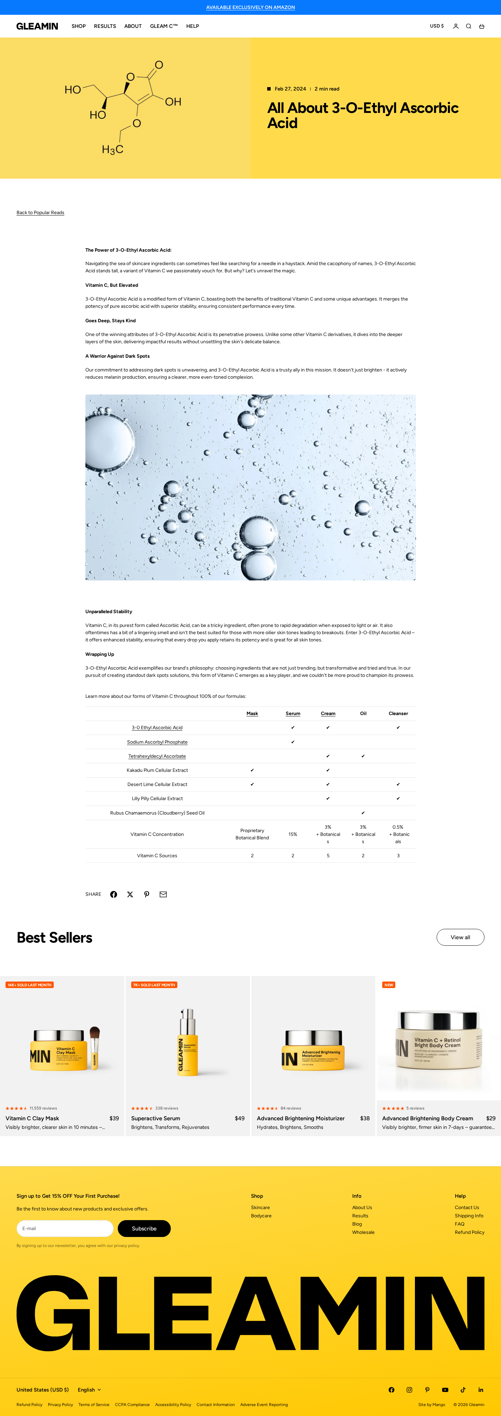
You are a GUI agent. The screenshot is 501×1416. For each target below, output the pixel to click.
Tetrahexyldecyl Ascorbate (157, 756)
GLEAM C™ (164, 26)
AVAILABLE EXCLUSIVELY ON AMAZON (250, 7)
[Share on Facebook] (113, 894)
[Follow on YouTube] (445, 1389)
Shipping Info (469, 1216)
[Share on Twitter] (130, 894)
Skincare (260, 1207)
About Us (362, 1207)
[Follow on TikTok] (463, 1389)
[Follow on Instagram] (409, 1389)
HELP (192, 26)
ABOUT (133, 26)
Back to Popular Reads (40, 213)
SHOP (79, 26)
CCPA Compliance (132, 1404)
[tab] (54, 937)
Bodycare (261, 1216)
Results (360, 1216)
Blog (357, 1224)
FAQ (460, 1224)
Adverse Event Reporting (264, 1404)
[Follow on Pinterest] (427, 1389)
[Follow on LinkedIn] (481, 1389)
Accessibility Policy (173, 1404)
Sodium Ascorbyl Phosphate (157, 742)
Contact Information (216, 1404)
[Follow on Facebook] (391, 1389)
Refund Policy (469, 1232)
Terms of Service (94, 1404)
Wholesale (363, 1232)
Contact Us (467, 1207)
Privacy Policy (60, 1404)
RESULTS (105, 26)
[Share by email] (163, 894)
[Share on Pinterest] (147, 894)
